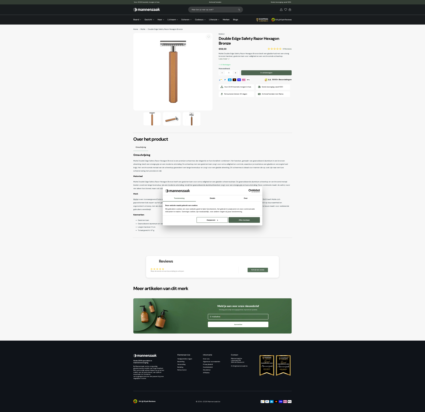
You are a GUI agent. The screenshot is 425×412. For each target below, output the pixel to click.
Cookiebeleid (207, 367)
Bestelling (180, 362)
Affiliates (206, 373)
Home (135, 29)
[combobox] (215, 10)
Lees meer (223, 59)
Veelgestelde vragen (184, 359)
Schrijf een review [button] (257, 270)
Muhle (143, 29)
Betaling (180, 367)
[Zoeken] (240, 9)
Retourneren (182, 370)
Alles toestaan (244, 220)
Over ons (206, 359)
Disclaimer (207, 370)
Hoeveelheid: (224, 69)
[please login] (208, 37)
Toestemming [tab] (179, 198)
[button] (281, 9)
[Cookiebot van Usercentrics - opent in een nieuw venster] (250, 190)
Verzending (181, 364)
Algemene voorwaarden (211, 362)
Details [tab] (212, 198)
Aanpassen (211, 220)
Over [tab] (246, 198)
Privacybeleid (208, 364)
